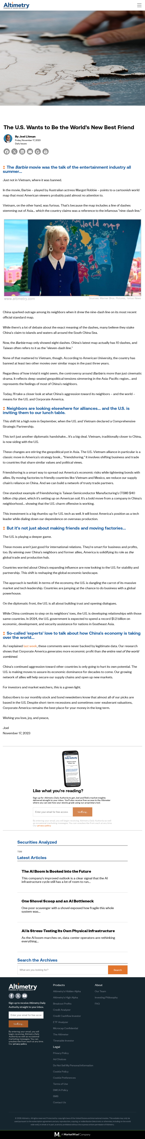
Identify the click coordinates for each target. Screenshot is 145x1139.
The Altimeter (60, 1034)
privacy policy (44, 825)
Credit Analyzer (62, 1009)
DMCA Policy (60, 1090)
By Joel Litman (25, 136)
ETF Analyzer (60, 1022)
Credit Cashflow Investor (67, 1016)
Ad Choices (59, 1059)
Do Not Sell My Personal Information (73, 1065)
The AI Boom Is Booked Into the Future (56, 871)
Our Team (100, 991)
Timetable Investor (63, 1040)
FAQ (97, 1003)
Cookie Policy (60, 1071)
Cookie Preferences (64, 1077)
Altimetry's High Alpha (65, 997)
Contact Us (59, 1102)
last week (30, 645)
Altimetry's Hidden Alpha (67, 991)
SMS (55, 1096)
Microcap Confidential (65, 1028)
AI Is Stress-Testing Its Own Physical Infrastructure (68, 931)
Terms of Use (60, 1083)
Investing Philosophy (106, 997)
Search (118, 970)
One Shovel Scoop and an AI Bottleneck (58, 901)
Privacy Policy (61, 1053)
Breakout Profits (62, 1003)
